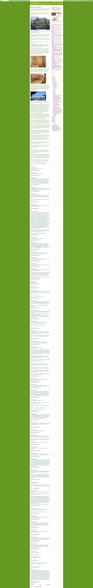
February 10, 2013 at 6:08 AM (35, 450)
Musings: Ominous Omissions (57, 109)
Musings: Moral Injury (56, 107)
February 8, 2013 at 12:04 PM (35, 266)
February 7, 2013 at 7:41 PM (35, 175)
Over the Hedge (55, 126)
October (54, 85)
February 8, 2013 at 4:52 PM (35, 287)
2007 (53, 122)
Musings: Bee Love (56, 103)
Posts (54, 72)
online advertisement (34, 31)
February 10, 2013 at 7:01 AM (35, 479)
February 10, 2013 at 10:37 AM (35, 505)
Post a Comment (33, 583)
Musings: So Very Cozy (56, 108)
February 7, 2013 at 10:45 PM (35, 191)
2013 (53, 81)
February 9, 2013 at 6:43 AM (35, 318)
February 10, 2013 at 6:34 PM (35, 519)
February (54, 94)
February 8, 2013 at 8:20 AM (35, 208)
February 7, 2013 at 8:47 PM (35, 184)
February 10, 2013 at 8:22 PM (35, 534)
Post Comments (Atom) (37, 586)
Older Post (48, 584)
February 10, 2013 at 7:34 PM (35, 527)
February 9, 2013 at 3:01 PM (35, 411)
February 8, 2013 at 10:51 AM (35, 261)
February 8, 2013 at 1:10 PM (35, 279)
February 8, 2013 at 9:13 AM (35, 249)
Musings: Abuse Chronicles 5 (57, 95)
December (55, 82)
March (54, 93)
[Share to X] (43, 163)
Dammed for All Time (56, 129)
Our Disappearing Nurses (56, 130)
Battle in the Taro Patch (56, 127)
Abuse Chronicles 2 (56, 100)
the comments (39, 142)
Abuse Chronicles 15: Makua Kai (57, 34)
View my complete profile (55, 17)
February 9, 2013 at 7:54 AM (35, 344)
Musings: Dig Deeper (56, 96)
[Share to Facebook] (44, 163)
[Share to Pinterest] (45, 163)
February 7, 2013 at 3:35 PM (35, 170)
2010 (53, 118)
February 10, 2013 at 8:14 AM (35, 488)
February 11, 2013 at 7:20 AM (35, 541)
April (54, 92)
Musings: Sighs (55, 102)
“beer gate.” (37, 133)
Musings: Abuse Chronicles (57, 101)
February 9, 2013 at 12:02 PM (35, 397)
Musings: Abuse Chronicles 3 (57, 99)
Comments (54, 73)
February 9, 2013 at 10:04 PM (35, 432)
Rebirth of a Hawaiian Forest (57, 128)
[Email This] (41, 163)
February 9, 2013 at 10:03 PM (35, 427)
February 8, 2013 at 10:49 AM (35, 255)
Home (40, 584)
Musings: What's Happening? (57, 110)
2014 (53, 80)
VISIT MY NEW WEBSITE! (56, 69)
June (54, 89)
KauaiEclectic (35, 3)
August (54, 87)
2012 (53, 116)
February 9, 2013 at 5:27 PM (35, 419)
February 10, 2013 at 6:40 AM (35, 467)
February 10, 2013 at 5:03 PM (35, 513)
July (54, 88)
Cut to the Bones (55, 125)
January (54, 115)
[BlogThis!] (42, 163)
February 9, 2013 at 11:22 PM (35, 444)
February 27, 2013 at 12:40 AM (35, 581)
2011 (53, 117)
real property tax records (38, 113)
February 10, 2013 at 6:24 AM (35, 456)
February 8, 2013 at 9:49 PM (35, 307)
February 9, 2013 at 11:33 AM (35, 387)
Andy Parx (33, 242)
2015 (53, 79)
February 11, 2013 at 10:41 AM (35, 557)
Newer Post (32, 584)
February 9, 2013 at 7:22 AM (35, 328)
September (55, 86)
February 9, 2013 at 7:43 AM (35, 338)
